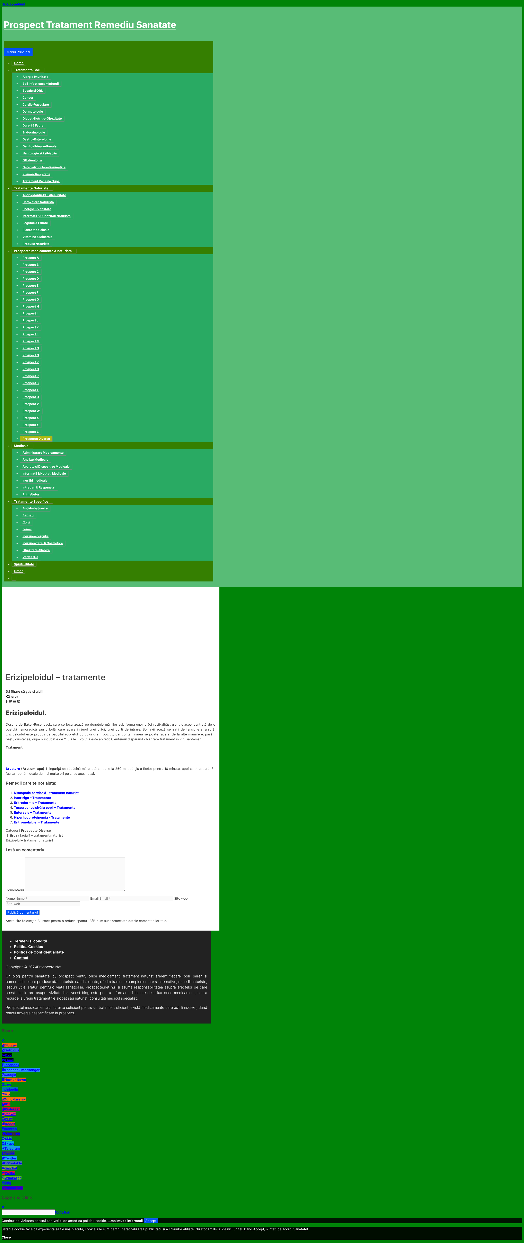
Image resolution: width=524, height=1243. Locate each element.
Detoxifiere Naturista (38, 202)
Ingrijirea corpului (36, 536)
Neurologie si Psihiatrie (40, 153)
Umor (18, 571)
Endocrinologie (34, 132)
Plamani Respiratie (36, 174)
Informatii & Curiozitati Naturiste (47, 216)
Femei (27, 529)
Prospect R (31, 376)
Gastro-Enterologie (37, 139)
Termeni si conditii (30, 941)
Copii (26, 522)
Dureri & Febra (33, 125)
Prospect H (31, 306)
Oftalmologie (32, 160)
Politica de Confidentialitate (39, 952)
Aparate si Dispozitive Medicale (46, 466)
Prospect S (31, 383)
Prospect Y (31, 425)
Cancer (28, 98)
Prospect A (31, 258)
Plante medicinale (36, 230)
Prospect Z (31, 432)
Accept (150, 1221)
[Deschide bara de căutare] (6, 44)
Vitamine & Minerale (37, 237)
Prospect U (31, 397)
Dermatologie (33, 111)
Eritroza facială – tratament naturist (34, 835)
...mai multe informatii (125, 1221)
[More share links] (22, 701)
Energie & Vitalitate (37, 209)
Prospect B (31, 265)
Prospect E (30, 285)
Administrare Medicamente (43, 453)
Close (6, 1237)
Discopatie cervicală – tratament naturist (46, 793)
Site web (181, 898)
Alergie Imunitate (35, 77)
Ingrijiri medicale (35, 480)
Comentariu (15, 890)
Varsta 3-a (30, 557)
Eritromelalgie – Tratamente (36, 822)
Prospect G (31, 299)
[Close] (3, 1040)
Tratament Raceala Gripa (41, 181)
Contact (21, 958)
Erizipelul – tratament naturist (29, 840)
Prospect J (30, 320)
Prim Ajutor (31, 494)
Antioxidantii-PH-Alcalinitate (44, 195)
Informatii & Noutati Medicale (44, 473)
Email (94, 898)
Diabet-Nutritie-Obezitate (42, 118)
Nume (10, 898)
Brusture (13, 769)
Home (19, 63)
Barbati (28, 515)
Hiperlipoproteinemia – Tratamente (42, 817)
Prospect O (31, 355)
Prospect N (31, 348)
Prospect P (31, 362)
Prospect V (31, 404)
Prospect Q (31, 369)
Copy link (62, 1212)
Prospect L (30, 334)
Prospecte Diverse (36, 439)
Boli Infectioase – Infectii (41, 84)
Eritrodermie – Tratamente (35, 803)
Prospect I (30, 313)
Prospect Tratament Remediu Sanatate (90, 24)
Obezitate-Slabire (36, 550)
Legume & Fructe (35, 223)
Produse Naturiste (36, 244)
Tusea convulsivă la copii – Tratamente (45, 807)
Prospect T (31, 390)
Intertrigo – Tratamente (32, 798)
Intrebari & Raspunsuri (39, 487)
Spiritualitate (24, 564)
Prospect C (31, 272)
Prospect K (31, 327)
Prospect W (31, 411)
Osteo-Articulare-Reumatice (44, 167)
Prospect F (30, 292)
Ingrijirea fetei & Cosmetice (43, 543)
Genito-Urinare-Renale (39, 146)
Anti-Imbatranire (35, 508)
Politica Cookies (28, 946)
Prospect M (31, 341)
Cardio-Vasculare (36, 104)
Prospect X (31, 418)
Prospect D (31, 278)
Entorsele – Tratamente (33, 812)
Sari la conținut (13, 4)
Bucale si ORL (33, 91)
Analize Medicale (35, 459)
